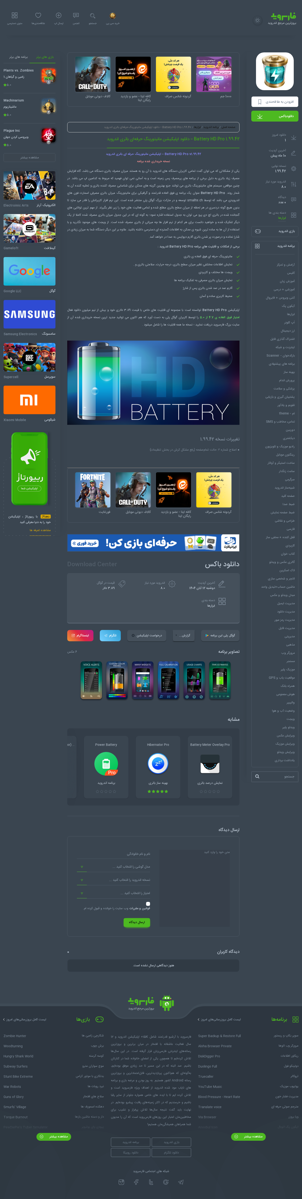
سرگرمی (290, 479)
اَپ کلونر (289, 322)
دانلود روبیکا (130, 1152)
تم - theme (287, 413)
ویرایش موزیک (285, 743)
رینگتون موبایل (285, 454)
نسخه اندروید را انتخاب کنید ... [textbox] (129, 880)
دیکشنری (289, 438)
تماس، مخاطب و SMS (280, 421)
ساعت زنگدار (287, 471)
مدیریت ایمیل (286, 603)
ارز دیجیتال (288, 330)
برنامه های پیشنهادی (282, 363)
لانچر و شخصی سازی (281, 578)
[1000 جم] (213, 74)
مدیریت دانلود (286, 611)
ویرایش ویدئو (286, 752)
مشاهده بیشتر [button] (30, 157)
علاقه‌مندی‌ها (38, 23)
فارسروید (219, 324)
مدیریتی (290, 636)
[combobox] (113, 867)
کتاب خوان (288, 553)
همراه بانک (288, 685)
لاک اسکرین (287, 570)
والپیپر (291, 702)
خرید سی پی (112, 23)
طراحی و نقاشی (285, 520)
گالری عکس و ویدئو (282, 562)
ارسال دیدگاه (137, 922)
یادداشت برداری (285, 760)
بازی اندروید (171, 1142)
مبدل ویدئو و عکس (282, 595)
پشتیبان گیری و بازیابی (280, 396)
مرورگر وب (288, 652)
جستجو (92, 23)
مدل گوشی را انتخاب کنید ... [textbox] (131, 867)
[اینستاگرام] (121, 1182)
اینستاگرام (83, 635)
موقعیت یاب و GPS (282, 677)
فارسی (291, 529)
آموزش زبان (287, 281)
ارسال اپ (58, 23)
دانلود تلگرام (171, 1152)
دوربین (290, 429)
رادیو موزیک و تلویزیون (280, 446)
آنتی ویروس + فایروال (280, 297)
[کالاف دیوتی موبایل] (92, 74)
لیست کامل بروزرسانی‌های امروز (221, 1019)
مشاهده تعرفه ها (40, 531)
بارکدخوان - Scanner (280, 355)
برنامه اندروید (211, 127)
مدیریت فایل (287, 628)
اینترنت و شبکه (285, 347)
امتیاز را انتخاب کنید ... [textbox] (135, 893)
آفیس (291, 272)
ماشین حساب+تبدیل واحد (278, 586)
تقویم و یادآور (286, 405)
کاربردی (290, 545)
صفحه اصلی (228, 127)
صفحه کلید (288, 495)
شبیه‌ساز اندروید (285, 487)
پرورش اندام (287, 380)
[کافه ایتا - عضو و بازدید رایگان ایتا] (133, 74)
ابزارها (282, 218)
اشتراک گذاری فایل (282, 339)
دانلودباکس (286, 116)
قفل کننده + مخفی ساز (280, 537)
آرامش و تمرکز (286, 264)
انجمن (76, 23)
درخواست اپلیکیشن (149, 635)
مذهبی (290, 644)
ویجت (291, 719)
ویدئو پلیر (288, 727)
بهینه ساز (289, 372)
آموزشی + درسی (284, 289)
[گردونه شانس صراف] (173, 74)
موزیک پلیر (288, 669)
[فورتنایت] (92, 489)
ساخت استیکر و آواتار (281, 462)
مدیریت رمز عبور (284, 619)
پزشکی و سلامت (284, 388)
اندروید (235, 200)
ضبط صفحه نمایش (283, 512)
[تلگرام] (181, 1182)
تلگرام (112, 635)
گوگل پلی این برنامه (222, 635)
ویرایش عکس (286, 735)
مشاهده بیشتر (252, 1136)
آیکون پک (288, 305)
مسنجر (291, 661)
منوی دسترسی (14, 23)
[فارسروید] (151, 1004)
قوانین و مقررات (139, 908)
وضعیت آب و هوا (283, 710)
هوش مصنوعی (285, 694)
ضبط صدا (289, 504)
